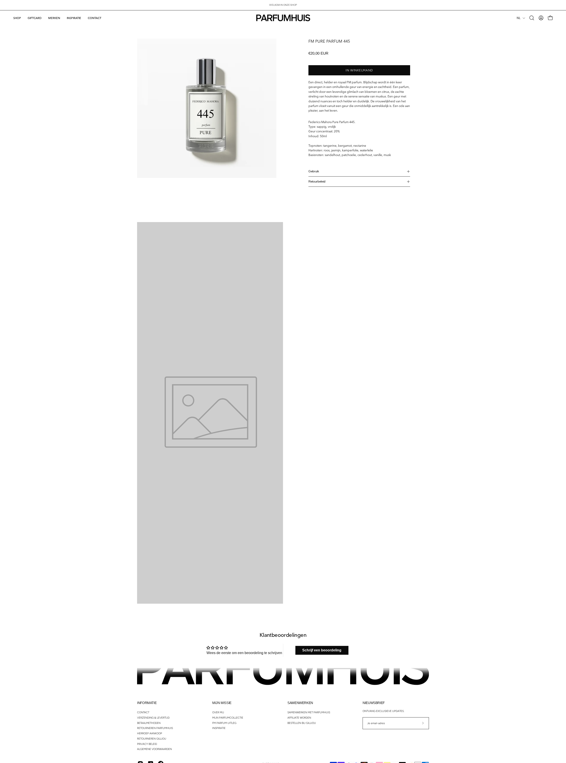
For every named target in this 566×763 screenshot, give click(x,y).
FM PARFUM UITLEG (224, 722)
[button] (54, 17)
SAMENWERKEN (300, 703)
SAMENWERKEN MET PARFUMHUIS (308, 712)
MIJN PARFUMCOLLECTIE (227, 717)
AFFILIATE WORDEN (299, 717)
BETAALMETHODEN (149, 722)
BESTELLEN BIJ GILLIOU (301, 722)
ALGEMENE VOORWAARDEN (154, 749)
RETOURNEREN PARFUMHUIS (155, 728)
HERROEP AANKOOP (149, 733)
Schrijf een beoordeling (321, 650)
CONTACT (143, 712)
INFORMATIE (147, 703)
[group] (283, 5)
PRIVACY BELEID (147, 743)
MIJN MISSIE (221, 703)
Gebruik (313, 171)
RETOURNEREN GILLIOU (151, 738)
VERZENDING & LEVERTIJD (153, 717)
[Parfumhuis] (283, 18)
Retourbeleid (316, 181)
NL (518, 18)
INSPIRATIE (219, 728)
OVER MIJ (218, 712)
